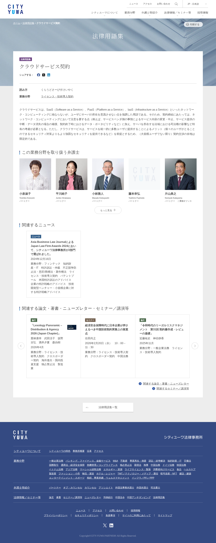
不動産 (123, 460)
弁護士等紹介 (149, 12)
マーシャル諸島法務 (90, 469)
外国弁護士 (142, 487)
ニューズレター (93, 497)
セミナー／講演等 (72, 497)
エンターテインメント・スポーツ (67, 477)
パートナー (55, 487)
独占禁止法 (126, 465)
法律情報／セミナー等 (177, 12)
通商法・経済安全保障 (73, 465)
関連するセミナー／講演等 (173, 388)
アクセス (147, 4)
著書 (58, 497)
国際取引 (54, 465)
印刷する (194, 24)
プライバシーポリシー (56, 515)
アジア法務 (71, 469)
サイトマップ (165, 515)
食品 (179, 469)
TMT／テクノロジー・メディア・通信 (138, 473)
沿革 (89, 451)
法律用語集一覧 (108, 407)
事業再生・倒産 (138, 460)
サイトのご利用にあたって (136, 515)
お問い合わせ (163, 4)
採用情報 (202, 12)
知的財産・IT (175, 460)
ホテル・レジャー (105, 473)
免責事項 (110, 515)
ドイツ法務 (168, 465)
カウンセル (90, 487)
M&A (115, 460)
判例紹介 (108, 497)
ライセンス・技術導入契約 (57, 96)
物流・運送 (88, 473)
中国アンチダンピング (139, 497)
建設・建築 (185, 473)
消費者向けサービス (163, 469)
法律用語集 (159, 497)
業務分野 (129, 12)
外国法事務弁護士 (124, 487)
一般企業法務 (56, 460)
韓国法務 (181, 465)
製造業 (52, 473)
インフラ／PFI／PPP (143, 477)
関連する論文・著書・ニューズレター (166, 383)
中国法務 (155, 465)
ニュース (133, 4)
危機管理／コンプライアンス (102, 465)
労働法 (187, 460)
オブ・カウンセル (72, 487)
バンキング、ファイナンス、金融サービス (88, 460)
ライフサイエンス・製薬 (138, 469)
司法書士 (155, 487)
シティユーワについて (104, 12)
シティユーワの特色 (59, 451)
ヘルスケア (190, 469)
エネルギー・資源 (112, 469)
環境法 (137, 465)
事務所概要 (79, 451)
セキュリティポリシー (86, 515)
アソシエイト (106, 487)
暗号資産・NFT (168, 473)
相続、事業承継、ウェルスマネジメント (108, 477)
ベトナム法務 (56, 469)
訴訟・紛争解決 (157, 460)
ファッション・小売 (69, 473)
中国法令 (120, 497)
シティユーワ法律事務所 (20, 434)
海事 (146, 465)
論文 (51, 497)
